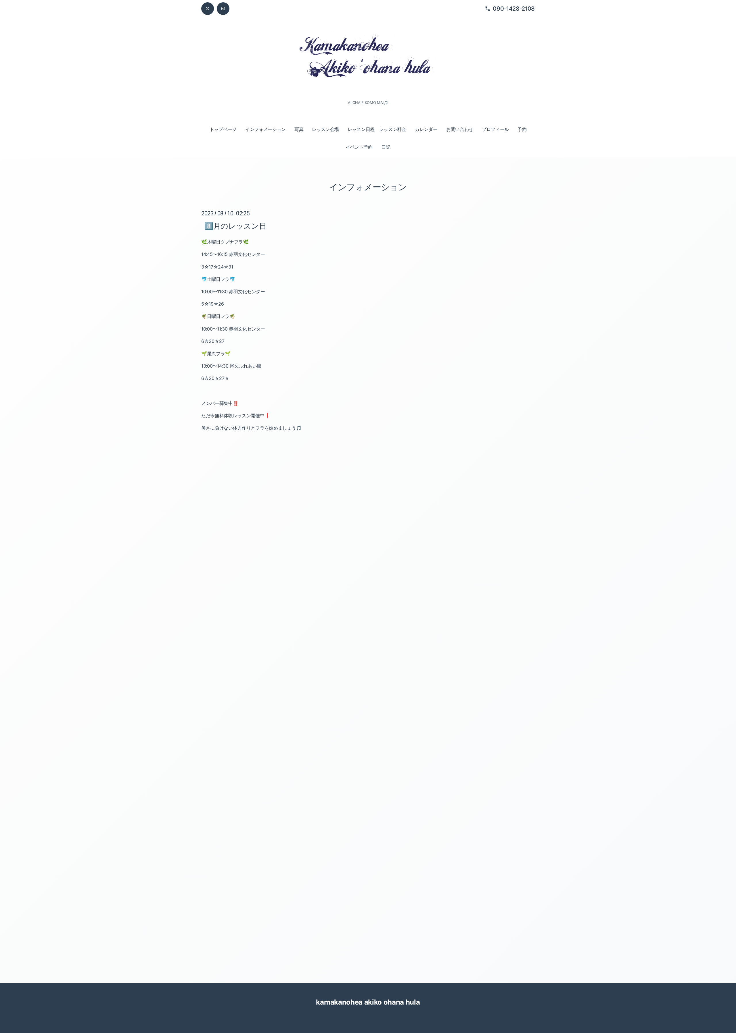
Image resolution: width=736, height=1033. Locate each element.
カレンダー (426, 129)
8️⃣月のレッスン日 (235, 225)
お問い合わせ (459, 129)
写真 (298, 129)
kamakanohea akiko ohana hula (368, 1002)
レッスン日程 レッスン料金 (377, 129)
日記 (385, 147)
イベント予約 (359, 147)
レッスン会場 (325, 129)
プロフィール (495, 129)
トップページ (223, 129)
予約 (522, 129)
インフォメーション (265, 129)
